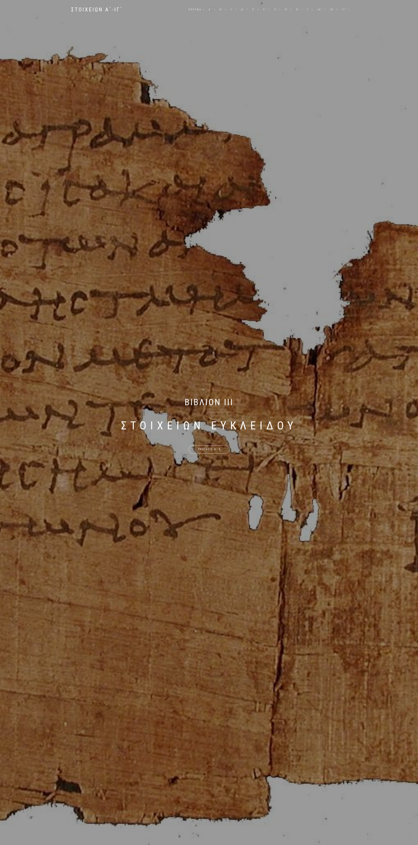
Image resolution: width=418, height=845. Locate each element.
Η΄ (287, 9)
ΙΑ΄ (319, 9)
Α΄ (210, 9)
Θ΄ (298, 9)
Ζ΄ (276, 9)
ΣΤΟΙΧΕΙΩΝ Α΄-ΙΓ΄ (97, 10)
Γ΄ (232, 9)
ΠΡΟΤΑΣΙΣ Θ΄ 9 (209, 449)
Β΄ (221, 9)
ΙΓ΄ (344, 9)
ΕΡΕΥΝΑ (195, 9)
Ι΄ (308, 9)
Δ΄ (243, 9)
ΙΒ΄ (332, 9)
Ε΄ (254, 9)
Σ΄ (265, 9)
